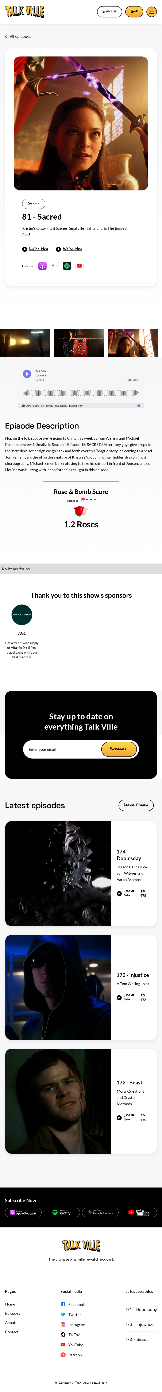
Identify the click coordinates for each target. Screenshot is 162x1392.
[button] (151, 12)
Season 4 (33, 203)
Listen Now (38, 249)
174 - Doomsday (141, 1309)
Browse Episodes (136, 805)
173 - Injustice (140, 1324)
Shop (134, 11)
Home (10, 1304)
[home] (24, 12)
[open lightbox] (81, 123)
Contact (12, 1331)
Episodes (12, 1313)
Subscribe (110, 11)
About (10, 1322)
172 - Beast (137, 1339)
